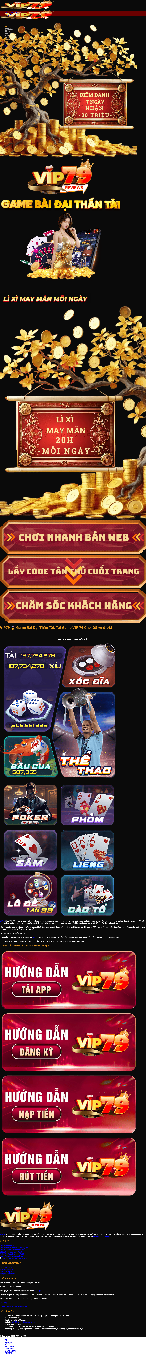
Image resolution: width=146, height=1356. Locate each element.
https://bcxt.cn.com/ (102, 1236)
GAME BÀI (9, 1342)
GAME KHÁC (10, 1349)
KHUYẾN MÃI (10, 1351)
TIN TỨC (8, 1353)
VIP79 (7, 1340)
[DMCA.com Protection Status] (14, 1258)
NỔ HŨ (7, 1344)
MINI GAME (9, 1347)
